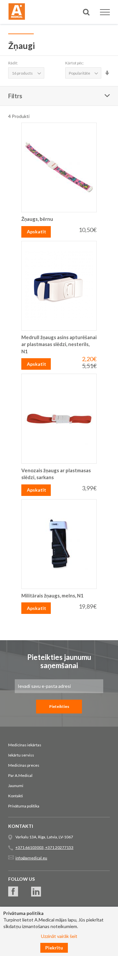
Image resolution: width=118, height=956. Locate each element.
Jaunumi (15, 785)
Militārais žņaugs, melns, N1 (52, 595)
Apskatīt (36, 231)
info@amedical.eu (31, 857)
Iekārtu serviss (21, 755)
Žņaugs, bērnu (37, 219)
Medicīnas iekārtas (24, 744)
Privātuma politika (23, 806)
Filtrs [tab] (15, 96)
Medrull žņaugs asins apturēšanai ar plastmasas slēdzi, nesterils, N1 (59, 344)
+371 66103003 (29, 847)
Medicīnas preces (23, 765)
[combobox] (59, 36)
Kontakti (15, 795)
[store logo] (17, 12)
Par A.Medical (20, 775)
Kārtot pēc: (74, 62)
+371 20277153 (59, 847)
